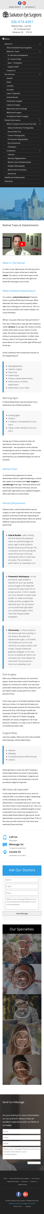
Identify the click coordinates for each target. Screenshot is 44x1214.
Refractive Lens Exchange (17, 108)
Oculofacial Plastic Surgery (17, 116)
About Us (8, 44)
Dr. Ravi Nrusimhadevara (18, 55)
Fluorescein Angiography (18, 139)
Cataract (11, 154)
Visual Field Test (14, 131)
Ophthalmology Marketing (17, 1203)
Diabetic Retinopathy (16, 166)
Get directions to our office (17, 853)
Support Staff (13, 66)
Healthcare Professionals (15, 177)
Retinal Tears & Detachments (19, 162)
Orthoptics (12, 147)
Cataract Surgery (13, 105)
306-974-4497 (22, 21)
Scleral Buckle (12, 97)
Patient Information (12, 120)
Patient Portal (14, 7)
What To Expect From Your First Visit (21, 124)
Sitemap (28, 1206)
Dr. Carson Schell (14, 59)
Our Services (10, 74)
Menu (7, 39)
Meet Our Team (13, 51)
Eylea (9, 82)
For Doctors (29, 7)
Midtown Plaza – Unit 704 (22, 29)
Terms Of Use (17, 1206)
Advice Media (31, 1203)
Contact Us (11, 70)
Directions (9, 181)
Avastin (10, 78)
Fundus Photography (16, 135)
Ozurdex (10, 89)
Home (5, 222)
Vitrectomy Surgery (14, 101)
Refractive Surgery (14, 112)
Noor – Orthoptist (15, 63)
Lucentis (10, 86)
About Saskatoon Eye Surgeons (19, 47)
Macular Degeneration (17, 158)
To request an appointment (17, 846)
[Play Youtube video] (22, 244)
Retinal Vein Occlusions (17, 170)
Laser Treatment (13, 93)
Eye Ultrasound (14, 143)
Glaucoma (12, 173)
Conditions (11, 150)
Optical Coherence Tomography (20, 128)
